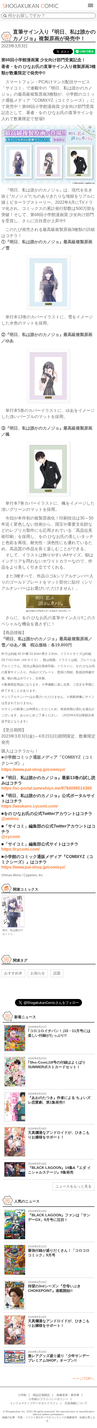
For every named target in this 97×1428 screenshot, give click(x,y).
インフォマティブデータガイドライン (34, 1403)
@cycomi (10, 836)
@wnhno (10, 819)
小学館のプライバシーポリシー (48, 1399)
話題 (57, 973)
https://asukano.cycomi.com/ (29, 806)
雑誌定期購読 (41, 1394)
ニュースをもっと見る (73, 1186)
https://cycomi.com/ (20, 849)
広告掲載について (76, 1403)
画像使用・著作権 (67, 1394)
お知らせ (38, 973)
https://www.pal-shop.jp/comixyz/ (33, 769)
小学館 (22, 1394)
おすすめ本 (13, 973)
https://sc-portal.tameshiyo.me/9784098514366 (46, 788)
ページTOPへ (83, 1378)
